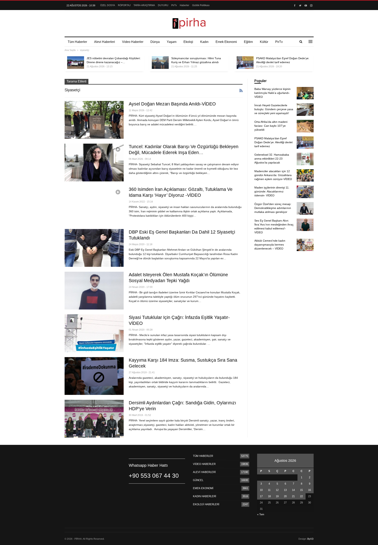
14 (293, 490)
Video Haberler (132, 41)
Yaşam (171, 41)
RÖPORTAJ (124, 5)
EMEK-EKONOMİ (203, 488)
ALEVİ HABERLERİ (204, 472)
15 (301, 490)
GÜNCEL (198, 480)
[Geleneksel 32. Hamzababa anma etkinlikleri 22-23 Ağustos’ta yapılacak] (305, 159)
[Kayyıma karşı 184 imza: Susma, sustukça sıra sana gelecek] (94, 376)
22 (301, 496)
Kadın (204, 41)
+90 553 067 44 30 (154, 475)
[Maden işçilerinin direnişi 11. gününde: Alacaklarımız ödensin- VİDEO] (305, 192)
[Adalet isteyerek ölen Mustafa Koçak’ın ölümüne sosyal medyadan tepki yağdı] (94, 290)
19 (277, 496)
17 (261, 496)
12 (277, 490)
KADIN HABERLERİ (204, 496)
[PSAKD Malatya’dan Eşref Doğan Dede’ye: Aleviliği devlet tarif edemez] (245, 62)
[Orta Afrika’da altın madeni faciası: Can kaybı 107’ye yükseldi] (305, 126)
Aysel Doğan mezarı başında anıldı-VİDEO (172, 103)
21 (293, 496)
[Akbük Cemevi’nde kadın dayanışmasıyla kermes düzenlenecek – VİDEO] (305, 245)
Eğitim (248, 41)
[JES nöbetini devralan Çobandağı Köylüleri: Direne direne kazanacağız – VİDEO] (75, 62)
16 (309, 490)
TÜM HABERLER (203, 455)
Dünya (155, 41)
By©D (310, 539)
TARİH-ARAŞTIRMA (144, 5)
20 (285, 496)
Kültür (264, 41)
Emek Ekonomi (226, 41)
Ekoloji (188, 41)
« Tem (260, 514)
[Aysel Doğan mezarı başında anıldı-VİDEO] (94, 120)
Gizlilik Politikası (200, 5)
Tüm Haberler (77, 41)
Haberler (184, 5)
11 (269, 490)
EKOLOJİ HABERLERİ (206, 504)
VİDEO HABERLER (204, 464)
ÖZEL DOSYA (107, 5)
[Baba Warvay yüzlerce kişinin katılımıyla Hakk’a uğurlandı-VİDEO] (305, 93)
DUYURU (163, 5)
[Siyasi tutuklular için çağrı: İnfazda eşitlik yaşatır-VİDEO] (94, 333)
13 (285, 490)
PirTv (174, 5)
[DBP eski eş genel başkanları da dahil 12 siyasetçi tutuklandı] (94, 248)
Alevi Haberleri (104, 41)
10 (261, 490)
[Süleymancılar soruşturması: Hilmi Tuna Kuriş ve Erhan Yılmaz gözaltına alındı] (160, 62)
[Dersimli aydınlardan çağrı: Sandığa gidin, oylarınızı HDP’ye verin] (94, 419)
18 (269, 496)
